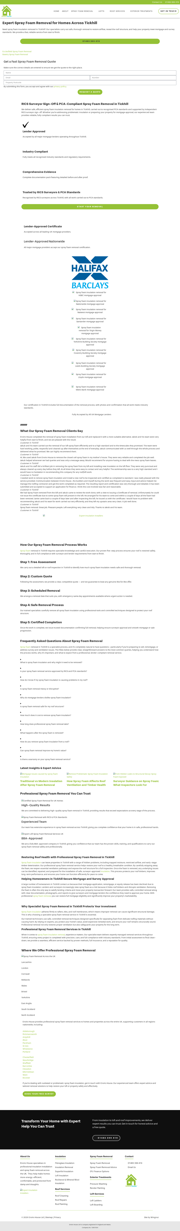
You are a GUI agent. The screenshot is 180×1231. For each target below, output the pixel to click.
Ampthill (26, 1037)
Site (145, 1217)
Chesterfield (28, 1057)
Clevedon (27, 1069)
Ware (25, 1075)
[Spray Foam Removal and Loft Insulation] (141, 1180)
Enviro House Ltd (36, 1217)
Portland (26, 1052)
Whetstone (28, 1049)
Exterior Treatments (141, 11)
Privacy (57, 1217)
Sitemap (49, 1217)
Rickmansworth (30, 1034)
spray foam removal (42, 896)
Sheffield (27, 1063)
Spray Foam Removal (82, 11)
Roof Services (117, 11)
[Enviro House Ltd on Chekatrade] (33, 1192)
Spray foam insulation (31, 862)
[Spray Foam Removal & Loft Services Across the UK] (6, 11)
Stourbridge (28, 1060)
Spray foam (25, 551)
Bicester (26, 1078)
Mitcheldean (28, 1072)
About (65, 11)
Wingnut (155, 1217)
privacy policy (60, 86)
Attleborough (29, 1031)
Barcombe (27, 1066)
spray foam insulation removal (51, 935)
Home (56, 11)
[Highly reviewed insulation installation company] (90, 526)
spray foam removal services (68, 1022)
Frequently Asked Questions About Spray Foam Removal (61, 641)
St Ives (25, 1046)
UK (25, 1174)
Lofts (101, 11)
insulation (105, 871)
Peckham (27, 1043)
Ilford (25, 1040)
